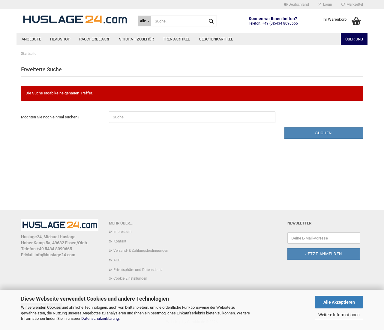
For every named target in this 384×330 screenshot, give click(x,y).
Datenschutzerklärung (100, 318)
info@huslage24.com (54, 254)
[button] (297, 4)
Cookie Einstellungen (130, 278)
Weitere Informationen (339, 314)
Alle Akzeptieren (339, 302)
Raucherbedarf (94, 39)
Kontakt (119, 241)
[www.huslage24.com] (75, 19)
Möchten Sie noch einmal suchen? (50, 117)
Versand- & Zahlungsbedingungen (140, 250)
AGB (116, 260)
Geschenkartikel (216, 39)
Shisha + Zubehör (136, 39)
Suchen (323, 133)
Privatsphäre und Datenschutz (138, 270)
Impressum (122, 232)
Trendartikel (176, 39)
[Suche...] (211, 21)
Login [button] (326, 4)
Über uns (354, 39)
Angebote (31, 39)
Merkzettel (354, 4)
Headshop (60, 39)
